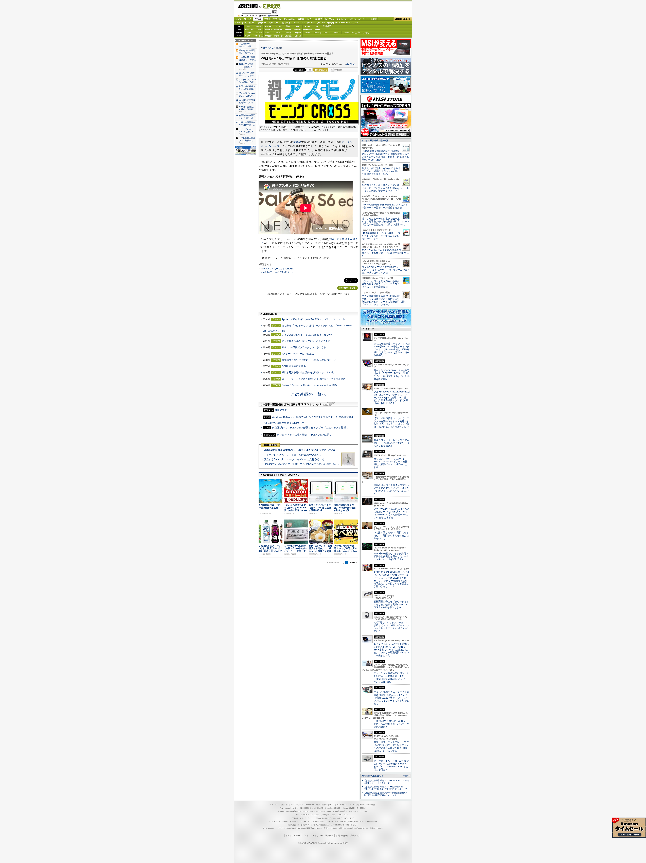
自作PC (318, 19)
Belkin (317, 29)
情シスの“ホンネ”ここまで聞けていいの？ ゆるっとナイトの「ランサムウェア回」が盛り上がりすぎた (386, 270)
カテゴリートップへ (347, 288)
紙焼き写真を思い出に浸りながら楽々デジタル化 (308, 372)
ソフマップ (278, 36)
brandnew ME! (288, 35)
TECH (267, 19)
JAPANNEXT (268, 36)
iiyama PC (314, 808)
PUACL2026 (340, 23)
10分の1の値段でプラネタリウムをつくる (304, 347)
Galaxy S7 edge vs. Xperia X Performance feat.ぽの (309, 385)
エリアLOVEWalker (283, 828)
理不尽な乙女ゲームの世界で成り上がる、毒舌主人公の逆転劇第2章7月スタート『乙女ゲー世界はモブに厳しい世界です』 (385, 221)
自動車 (301, 19)
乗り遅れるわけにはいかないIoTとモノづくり (306, 341)
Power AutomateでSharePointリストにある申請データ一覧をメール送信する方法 (385, 206)
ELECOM (249, 29)
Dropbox (298, 32)
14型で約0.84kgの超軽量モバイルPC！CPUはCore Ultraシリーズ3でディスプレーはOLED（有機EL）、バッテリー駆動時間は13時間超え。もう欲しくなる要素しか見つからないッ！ (392, 579)
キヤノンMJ (258, 36)
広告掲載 (354, 835)
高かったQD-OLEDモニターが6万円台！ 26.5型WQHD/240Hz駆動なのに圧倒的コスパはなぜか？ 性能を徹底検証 (392, 375)
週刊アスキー (287, 23)
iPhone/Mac (289, 19)
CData (307, 33)
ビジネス (269, 6)
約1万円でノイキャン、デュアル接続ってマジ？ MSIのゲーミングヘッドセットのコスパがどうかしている (391, 627)
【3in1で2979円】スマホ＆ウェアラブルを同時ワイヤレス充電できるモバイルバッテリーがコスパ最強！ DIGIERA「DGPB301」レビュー (391, 424)
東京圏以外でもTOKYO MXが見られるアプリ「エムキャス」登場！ (310, 427)
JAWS (249, 33)
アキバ (332, 19)
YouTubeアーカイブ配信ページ (277, 272)
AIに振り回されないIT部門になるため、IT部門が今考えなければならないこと (391, 535)
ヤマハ (336, 33)
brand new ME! (336, 815)
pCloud (298, 36)
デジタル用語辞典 (319, 825)
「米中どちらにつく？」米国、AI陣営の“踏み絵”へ (292, 455)
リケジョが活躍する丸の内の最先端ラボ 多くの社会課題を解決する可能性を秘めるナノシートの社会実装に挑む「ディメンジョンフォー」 (384, 300)
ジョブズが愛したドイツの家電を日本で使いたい (308, 334)
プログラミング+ (313, 23)
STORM (363, 808)
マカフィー (249, 36)
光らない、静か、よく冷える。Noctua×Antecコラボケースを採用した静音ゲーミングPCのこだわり (390, 463)
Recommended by (336, 562)
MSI (297, 26)
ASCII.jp (247, 6)
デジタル (277, 19)
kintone (268, 33)
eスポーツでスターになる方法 (298, 353)
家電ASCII (262, 23)
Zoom (346, 33)
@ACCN (350, 64)
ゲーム (361, 19)
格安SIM (252, 23)
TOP (271, 805)
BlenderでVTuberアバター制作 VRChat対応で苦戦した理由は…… (301, 463)
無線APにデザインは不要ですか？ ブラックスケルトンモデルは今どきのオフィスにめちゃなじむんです (393, 489)
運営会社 (329, 835)
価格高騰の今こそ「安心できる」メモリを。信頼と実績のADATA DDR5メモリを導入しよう (391, 604)
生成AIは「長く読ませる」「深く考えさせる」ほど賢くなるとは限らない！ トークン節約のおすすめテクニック (385, 188)
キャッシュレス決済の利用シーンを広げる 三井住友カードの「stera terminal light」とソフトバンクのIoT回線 (391, 677)
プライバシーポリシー (312, 835)
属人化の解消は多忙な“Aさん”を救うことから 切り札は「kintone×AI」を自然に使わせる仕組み (381, 171)
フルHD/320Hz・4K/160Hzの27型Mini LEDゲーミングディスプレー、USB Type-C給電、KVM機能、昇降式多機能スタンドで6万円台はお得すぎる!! (392, 397)
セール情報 (372, 19)
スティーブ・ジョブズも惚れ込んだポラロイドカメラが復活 (313, 378)
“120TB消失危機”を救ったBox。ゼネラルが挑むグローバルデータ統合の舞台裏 (391, 724)
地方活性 (330, 23)
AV (326, 19)
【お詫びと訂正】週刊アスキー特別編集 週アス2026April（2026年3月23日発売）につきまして (385, 787)
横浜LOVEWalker (299, 828)
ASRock (288, 29)
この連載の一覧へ (308, 394)
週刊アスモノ (269, 48)
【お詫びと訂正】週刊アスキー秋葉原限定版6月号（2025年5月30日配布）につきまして (385, 794)
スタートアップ (350, 19)
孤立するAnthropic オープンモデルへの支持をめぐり (294, 459)
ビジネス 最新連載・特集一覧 (375, 140)
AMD (259, 29)
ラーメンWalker (268, 828)
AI (245, 19)
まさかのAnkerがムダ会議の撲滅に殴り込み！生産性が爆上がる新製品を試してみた (385, 253)
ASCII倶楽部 (403, 19)
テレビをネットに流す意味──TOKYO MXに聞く (304, 434)
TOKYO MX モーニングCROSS (277, 268)
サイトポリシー (293, 835)
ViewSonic (307, 29)
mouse (258, 26)
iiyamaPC (268, 26)
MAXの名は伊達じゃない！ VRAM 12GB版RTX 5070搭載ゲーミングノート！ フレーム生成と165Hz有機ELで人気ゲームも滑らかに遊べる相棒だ (392, 349)
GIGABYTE (278, 29)
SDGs (324, 23)
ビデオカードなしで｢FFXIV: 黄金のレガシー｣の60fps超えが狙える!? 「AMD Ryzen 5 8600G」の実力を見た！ (391, 765)
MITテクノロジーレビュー (348, 825)
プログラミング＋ (331, 821)
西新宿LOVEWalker (314, 828)
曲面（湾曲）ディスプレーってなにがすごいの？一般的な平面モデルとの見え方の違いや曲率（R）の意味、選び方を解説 (391, 746)
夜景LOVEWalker (330, 828)
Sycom (278, 26)
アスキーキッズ (241, 23)
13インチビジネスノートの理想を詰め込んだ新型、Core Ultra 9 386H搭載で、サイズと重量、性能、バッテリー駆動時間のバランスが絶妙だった (391, 649)
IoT (249, 19)
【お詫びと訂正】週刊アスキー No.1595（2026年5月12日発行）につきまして (386, 781)
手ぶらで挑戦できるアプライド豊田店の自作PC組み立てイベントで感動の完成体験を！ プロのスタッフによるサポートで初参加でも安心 (392, 698)
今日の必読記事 (293, 825)
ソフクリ (366, 33)
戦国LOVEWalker (376, 828)
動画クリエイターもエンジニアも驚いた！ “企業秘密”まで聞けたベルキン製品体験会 (391, 443)
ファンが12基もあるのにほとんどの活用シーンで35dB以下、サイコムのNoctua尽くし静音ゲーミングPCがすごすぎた (391, 513)
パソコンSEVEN (288, 26)
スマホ (340, 19)
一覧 (309, 70)
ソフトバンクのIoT (356, 32)
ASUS (307, 26)
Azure (278, 33)
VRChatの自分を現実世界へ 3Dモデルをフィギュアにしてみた (300, 449)
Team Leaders (318, 821)
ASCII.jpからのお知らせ (372, 776)
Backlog (317, 33)
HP (317, 26)
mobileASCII (332, 825)
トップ (238, 19)
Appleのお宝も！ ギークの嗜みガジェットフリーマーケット (313, 319)
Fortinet (327, 33)
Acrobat (259, 33)
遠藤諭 (297, 142)
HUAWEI (297, 29)
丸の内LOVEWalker (360, 828)
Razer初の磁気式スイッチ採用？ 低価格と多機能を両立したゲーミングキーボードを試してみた (392, 556)
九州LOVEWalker (345, 828)
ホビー (310, 19)
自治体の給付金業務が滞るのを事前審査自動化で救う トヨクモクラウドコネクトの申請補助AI (381, 284)
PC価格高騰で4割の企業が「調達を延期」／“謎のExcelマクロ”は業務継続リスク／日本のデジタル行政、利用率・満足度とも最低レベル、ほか (385, 155)
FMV (249, 26)
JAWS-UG (290, 811)
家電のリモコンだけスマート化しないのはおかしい (309, 360)
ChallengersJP (352, 23)
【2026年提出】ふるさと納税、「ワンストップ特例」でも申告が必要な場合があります (381, 236)
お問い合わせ (342, 835)
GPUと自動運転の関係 (294, 366)
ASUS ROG (268, 29)
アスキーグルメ (274, 23)
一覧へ (406, 776)
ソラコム (288, 33)
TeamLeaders (299, 23)
